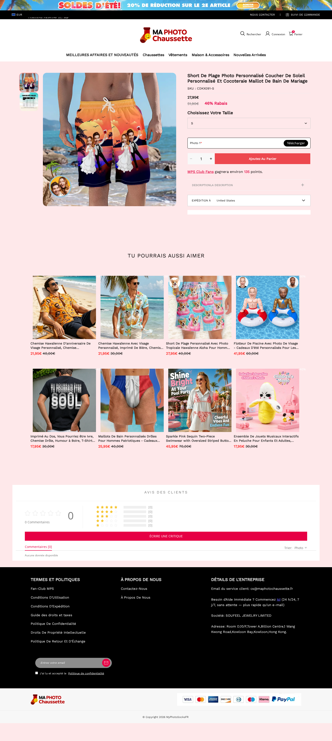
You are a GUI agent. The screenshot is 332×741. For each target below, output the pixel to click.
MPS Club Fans (200, 172)
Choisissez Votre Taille (210, 112)
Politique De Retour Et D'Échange (58, 641)
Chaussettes (153, 55)
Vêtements (177, 55)
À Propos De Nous (135, 597)
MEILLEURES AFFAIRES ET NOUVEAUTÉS (102, 55)
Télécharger (296, 143)
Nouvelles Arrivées (250, 55)
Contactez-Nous (134, 589)
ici (279, 599)
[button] (50, 139)
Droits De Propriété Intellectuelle (58, 632)
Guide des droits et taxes (51, 615)
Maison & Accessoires (210, 55)
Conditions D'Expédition (50, 606)
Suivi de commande (305, 14)
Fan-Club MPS (42, 589)
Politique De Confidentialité (53, 624)
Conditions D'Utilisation (50, 597)
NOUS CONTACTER (262, 14)
